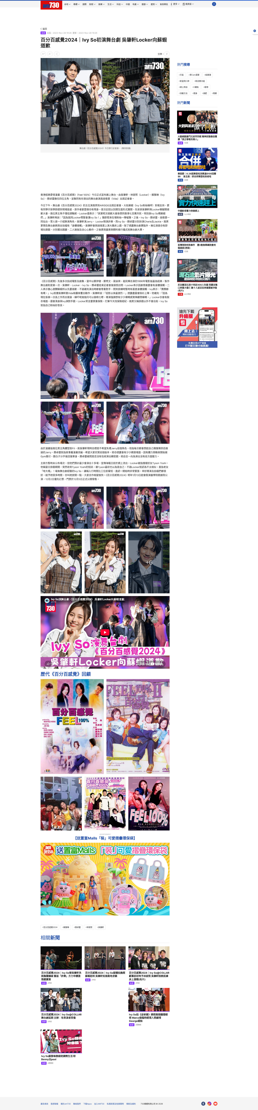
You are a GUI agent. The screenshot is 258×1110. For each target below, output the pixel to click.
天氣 (182, 75)
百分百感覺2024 (50, 927)
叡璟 (206, 87)
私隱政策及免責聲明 (115, 1104)
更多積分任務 (143, 1093)
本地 (180, 180)
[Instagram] (209, 1104)
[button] (176, 4)
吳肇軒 (101, 927)
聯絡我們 (77, 1104)
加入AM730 (99, 1104)
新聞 (180, 214)
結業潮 (208, 75)
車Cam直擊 (194, 75)
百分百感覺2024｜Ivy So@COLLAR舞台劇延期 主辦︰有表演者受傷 (61, 1016)
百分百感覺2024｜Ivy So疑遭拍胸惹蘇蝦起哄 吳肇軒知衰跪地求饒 (105, 974)
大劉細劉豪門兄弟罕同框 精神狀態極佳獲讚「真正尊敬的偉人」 (197, 138)
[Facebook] (203, 1104)
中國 (180, 294)
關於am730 (66, 1104)
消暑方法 (183, 93)
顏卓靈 (78, 927)
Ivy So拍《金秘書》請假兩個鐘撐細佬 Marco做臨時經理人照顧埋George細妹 (148, 1018)
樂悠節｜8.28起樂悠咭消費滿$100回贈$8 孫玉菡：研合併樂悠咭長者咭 (197, 175)
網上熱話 (183, 87)
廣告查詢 (44, 1104)
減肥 (205, 93)
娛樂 (43, 33)
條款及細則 (131, 1104)
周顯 (215, 93)
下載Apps (87, 1104)
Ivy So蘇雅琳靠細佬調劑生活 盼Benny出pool (58, 1058)
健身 (195, 93)
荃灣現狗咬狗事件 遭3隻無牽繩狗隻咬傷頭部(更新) (197, 246)
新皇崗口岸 (184, 81)
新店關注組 (200, 81)
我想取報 (54, 1104)
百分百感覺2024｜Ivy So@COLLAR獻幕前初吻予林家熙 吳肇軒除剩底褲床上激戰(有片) (149, 976)
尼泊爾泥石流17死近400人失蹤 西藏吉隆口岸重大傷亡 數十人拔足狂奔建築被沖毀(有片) (197, 287)
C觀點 (196, 87)
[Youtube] (215, 1104)
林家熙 (89, 927)
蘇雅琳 (66, 927)
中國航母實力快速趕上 (188, 210)
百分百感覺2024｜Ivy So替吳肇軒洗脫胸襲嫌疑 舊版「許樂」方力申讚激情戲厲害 (61, 976)
